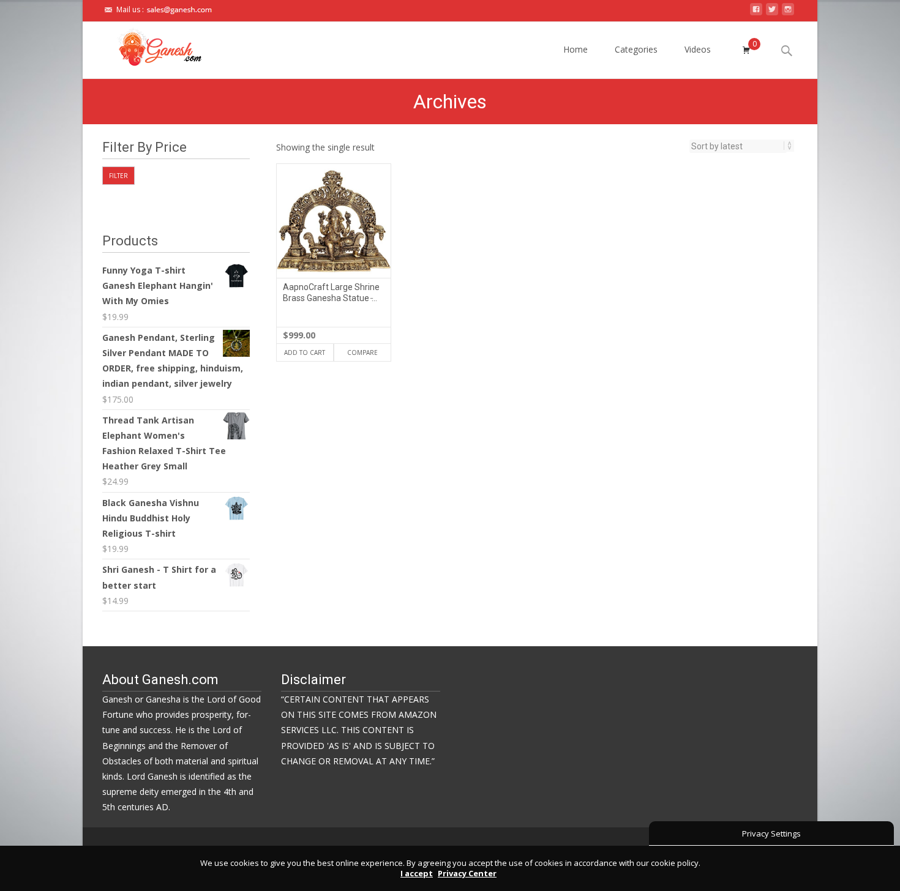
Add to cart (304, 352)
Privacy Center (467, 873)
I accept (416, 873)
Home (575, 49)
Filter (118, 175)
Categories (636, 49)
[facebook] (756, 12)
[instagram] (788, 12)
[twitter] (772, 12)
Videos (697, 49)
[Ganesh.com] (149, 46)
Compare (362, 352)
